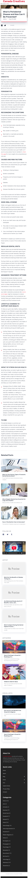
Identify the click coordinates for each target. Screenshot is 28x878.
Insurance (5, 831)
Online (4, 837)
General (5, 819)
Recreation (5, 850)
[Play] (4, 553)
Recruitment (6, 853)
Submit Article (6, 786)
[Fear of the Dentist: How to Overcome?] (14, 512)
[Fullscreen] (24, 553)
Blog (4, 776)
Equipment (5, 816)
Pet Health (5, 841)
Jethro (5, 19)
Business (5, 810)
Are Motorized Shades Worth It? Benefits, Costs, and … (13, 601)
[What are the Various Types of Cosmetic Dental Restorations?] (14, 465)
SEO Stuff (5, 856)
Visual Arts (5, 865)
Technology (6, 859)
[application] (14, 547)
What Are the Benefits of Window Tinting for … (13, 578)
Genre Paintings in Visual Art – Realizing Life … (12, 656)
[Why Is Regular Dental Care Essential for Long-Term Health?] (14, 489)
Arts (4, 782)
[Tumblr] (12, 534)
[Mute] (21, 553)
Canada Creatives (7, 756)
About (4, 773)
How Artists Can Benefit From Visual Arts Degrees (12, 711)
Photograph (6, 844)
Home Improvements (8, 828)
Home (4, 770)
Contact (5, 792)
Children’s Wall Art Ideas (11, 681)
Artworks (5, 807)
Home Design (6, 825)
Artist (4, 800)
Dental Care (6, 813)
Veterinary (5, 862)
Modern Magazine (7, 834)
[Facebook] (3, 534)
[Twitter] (8, 534)
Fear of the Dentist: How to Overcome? (13, 522)
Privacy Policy (6, 789)
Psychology (6, 847)
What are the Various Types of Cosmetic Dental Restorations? (14, 475)
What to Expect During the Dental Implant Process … (13, 625)
